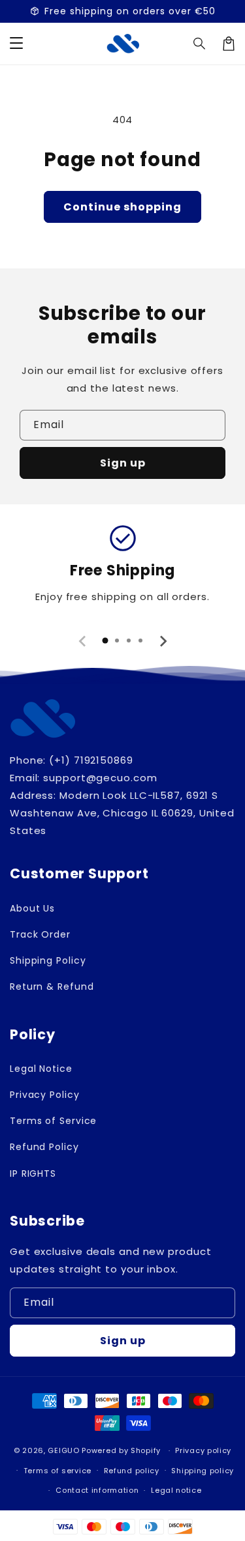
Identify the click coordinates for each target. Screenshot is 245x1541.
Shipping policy (202, 1470)
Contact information (97, 1490)
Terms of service (57, 1470)
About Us (32, 908)
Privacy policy (203, 1450)
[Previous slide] (83, 641)
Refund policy (131, 1470)
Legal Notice (41, 1068)
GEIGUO (63, 1450)
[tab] (105, 640)
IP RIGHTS (33, 1173)
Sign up (123, 462)
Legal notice (176, 1490)
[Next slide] (162, 641)
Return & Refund (52, 986)
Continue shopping (122, 206)
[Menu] (16, 43)
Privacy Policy (45, 1094)
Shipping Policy (48, 960)
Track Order (40, 934)
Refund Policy (44, 1146)
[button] (200, 43)
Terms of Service (53, 1120)
